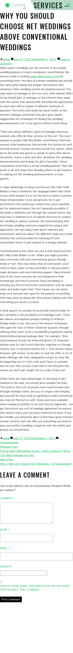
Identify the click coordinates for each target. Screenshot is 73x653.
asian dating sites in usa (44, 76)
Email (4, 548)
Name (4, 529)
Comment (7, 498)
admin (6, 59)
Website (5, 566)
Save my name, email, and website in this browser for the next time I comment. (35, 587)
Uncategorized (9, 443)
